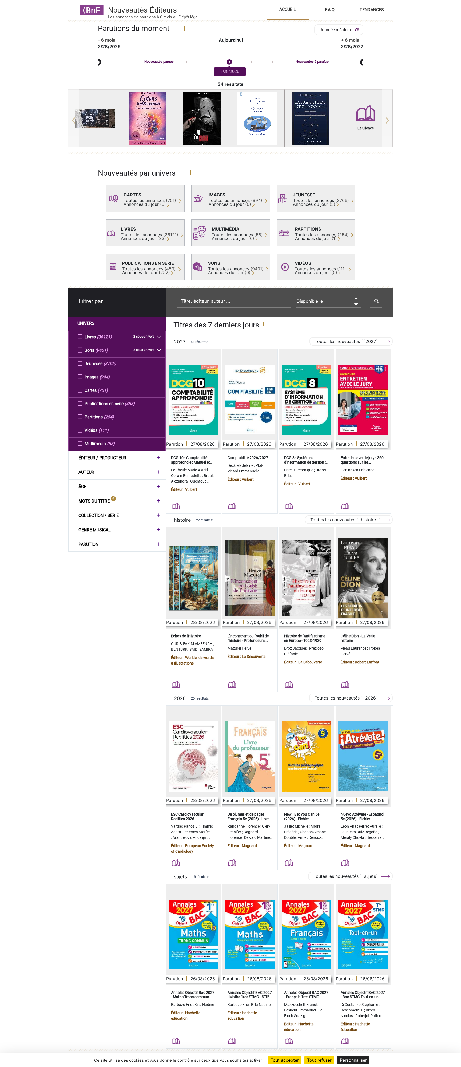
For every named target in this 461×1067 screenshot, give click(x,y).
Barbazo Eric (182, 1004)
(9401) (101, 350)
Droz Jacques (296, 648)
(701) (103, 390)
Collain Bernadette (186, 475)
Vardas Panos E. (185, 826)
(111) (103, 430)
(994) (105, 377)
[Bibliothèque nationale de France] (90, 9)
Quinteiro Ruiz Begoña (359, 832)
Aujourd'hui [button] (231, 40)
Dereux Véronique (299, 470)
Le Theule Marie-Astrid (190, 470)
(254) (109, 417)
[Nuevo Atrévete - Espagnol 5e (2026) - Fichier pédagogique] (363, 756)
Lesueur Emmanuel (300, 1010)
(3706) (110, 363)
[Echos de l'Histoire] (193, 578)
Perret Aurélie (370, 826)
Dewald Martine (257, 837)
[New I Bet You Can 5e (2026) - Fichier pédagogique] (306, 756)
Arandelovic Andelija (190, 837)
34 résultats (230, 84)
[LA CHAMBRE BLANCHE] (95, 118)
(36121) (104, 336)
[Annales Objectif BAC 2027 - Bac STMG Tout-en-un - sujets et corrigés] (363, 934)
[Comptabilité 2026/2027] (250, 399)
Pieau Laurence (354, 648)
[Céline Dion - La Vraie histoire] (363, 578)
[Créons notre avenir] (149, 118)
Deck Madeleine (241, 465)
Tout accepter (285, 1060)
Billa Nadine (204, 1004)
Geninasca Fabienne (357, 470)
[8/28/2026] (229, 62)
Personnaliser (353, 1060)
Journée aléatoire (336, 29)
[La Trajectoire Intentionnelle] (312, 118)
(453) (130, 403)
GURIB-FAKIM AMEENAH (192, 644)
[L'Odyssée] (257, 118)
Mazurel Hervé (239, 648)
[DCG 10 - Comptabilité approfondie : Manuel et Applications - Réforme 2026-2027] (193, 400)
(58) (111, 443)
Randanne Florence (244, 826)
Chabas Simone (313, 832)
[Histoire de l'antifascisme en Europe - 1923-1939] (306, 578)
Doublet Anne (295, 837)
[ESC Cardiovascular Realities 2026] (193, 756)
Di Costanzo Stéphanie (360, 1004)
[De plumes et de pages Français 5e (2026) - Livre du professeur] (250, 756)
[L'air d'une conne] (203, 118)
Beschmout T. (352, 1010)
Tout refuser (319, 1060)
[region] (230, 120)
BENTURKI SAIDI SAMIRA (192, 649)
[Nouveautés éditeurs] (158, 9)
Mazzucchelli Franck (301, 1004)
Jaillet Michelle (296, 826)
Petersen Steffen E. (199, 832)
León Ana (349, 826)
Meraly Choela (353, 837)
